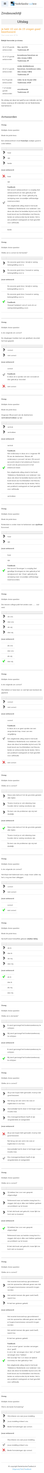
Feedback (27, 1469)
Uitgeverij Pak (17, 1469)
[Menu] (4, 4)
